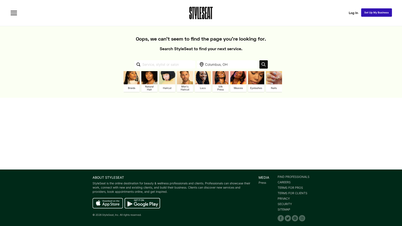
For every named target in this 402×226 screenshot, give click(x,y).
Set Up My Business (376, 12)
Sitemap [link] (284, 209)
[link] (108, 203)
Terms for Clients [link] (292, 193)
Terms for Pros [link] (290, 187)
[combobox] (164, 64)
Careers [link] (284, 182)
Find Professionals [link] (293, 176)
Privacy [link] (284, 198)
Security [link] (285, 204)
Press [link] (262, 182)
